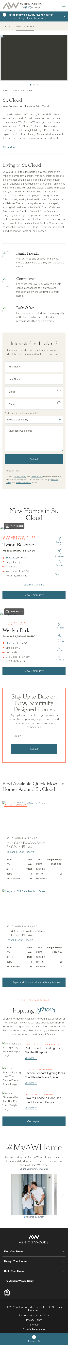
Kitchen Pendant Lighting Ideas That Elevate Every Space (34, 1076)
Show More (9, 147)
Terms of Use (37, 477)
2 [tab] (34, 85)
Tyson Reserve (18, 545)
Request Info (60, 543)
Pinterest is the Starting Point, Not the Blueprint (34, 1051)
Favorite (60, 565)
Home (5, 91)
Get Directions (59, 555)
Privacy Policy (20, 477)
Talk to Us (59, 574)
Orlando (15, 91)
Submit (34, 459)
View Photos (16, 525)
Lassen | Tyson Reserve (19, 940)
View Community (34, 595)
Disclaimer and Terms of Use (34, 1315)
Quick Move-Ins (25, 26)
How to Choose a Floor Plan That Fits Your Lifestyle (34, 1101)
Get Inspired (34, 1121)
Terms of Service (23, 483)
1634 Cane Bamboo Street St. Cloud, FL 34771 (26, 933)
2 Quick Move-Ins (34, 584)
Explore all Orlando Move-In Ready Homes (37, 982)
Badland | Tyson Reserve (20, 852)
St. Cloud (11, 557)
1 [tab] (30, 85)
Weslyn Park (15, 630)
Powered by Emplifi (35, 1217)
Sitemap (34, 1324)
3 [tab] (37, 85)
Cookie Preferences (34, 1329)
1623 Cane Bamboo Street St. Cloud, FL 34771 (25, 845)
